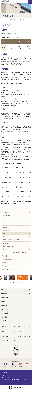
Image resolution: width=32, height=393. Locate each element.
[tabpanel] (22, 277)
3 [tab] (13, 282)
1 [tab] (10, 282)
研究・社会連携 (4, 313)
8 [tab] (21, 282)
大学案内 (3, 289)
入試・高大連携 (4, 297)
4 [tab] (15, 282)
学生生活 (3, 301)
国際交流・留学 (4, 305)
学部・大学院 (4, 293)
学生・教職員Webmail (6, 317)
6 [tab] (18, 282)
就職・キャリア (4, 309)
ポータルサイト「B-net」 (7, 321)
